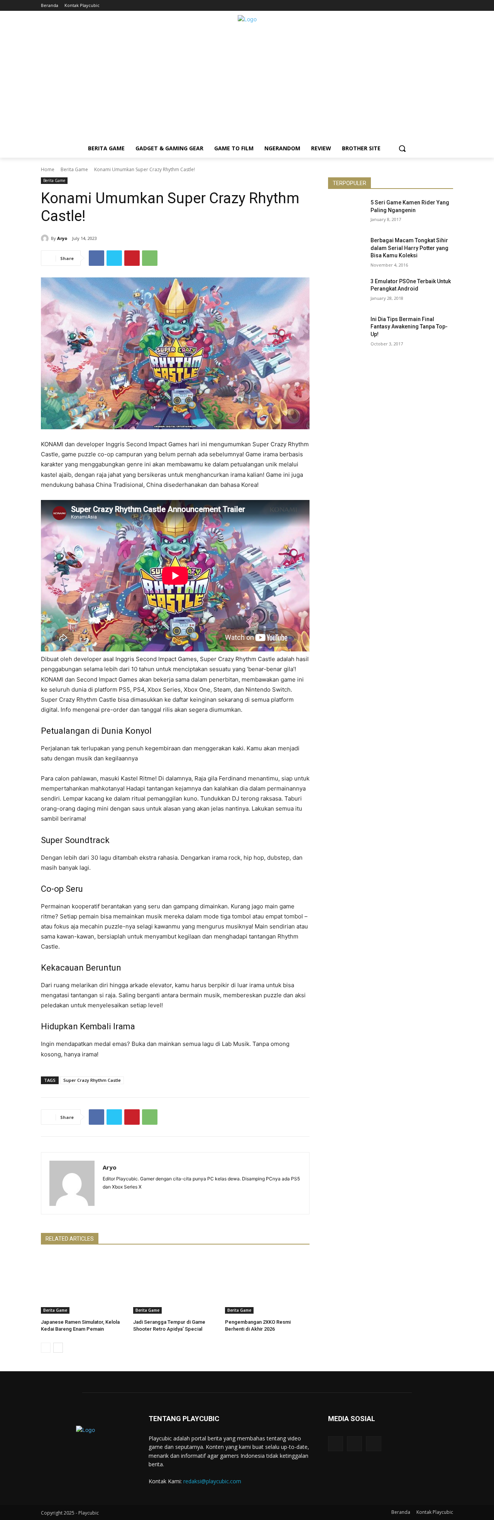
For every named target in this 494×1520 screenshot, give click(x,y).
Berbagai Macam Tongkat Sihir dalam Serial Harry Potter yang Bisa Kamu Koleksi (409, 247)
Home (47, 169)
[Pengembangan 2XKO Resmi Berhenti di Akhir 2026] (267, 1284)
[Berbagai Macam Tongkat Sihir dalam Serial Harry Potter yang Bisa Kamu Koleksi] (346, 250)
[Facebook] (427, 5)
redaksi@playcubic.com (212, 1481)
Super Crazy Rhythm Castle (92, 1080)
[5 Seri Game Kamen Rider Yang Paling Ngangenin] (346, 212)
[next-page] (58, 1348)
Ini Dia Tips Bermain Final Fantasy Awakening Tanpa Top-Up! (409, 326)
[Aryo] (46, 238)
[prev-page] (46, 1348)
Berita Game (74, 169)
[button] (402, 148)
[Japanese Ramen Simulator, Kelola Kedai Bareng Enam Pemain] (83, 1284)
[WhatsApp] (149, 258)
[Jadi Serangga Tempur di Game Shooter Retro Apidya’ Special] (175, 1284)
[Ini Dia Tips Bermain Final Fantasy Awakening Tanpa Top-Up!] (346, 329)
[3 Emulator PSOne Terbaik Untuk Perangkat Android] (346, 291)
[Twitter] (448, 5)
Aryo (62, 238)
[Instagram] (437, 5)
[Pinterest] (132, 258)
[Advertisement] (247, 85)
